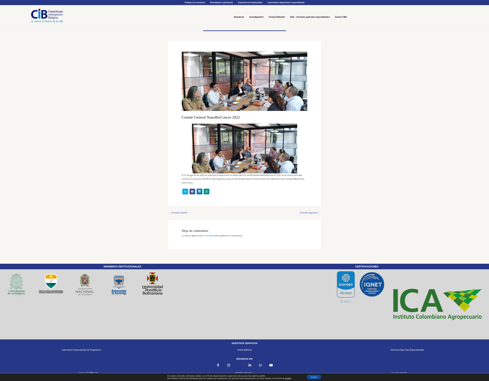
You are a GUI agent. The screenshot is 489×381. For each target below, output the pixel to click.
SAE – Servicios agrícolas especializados (310, 17)
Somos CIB (340, 17)
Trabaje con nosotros (194, 2)
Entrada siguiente (310, 212)
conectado (208, 235)
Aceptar (314, 377)
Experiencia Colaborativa (250, 2)
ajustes (288, 378)
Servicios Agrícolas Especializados (407, 350)
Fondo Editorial (276, 17)
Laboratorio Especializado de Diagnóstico (81, 350)
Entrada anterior (178, 212)
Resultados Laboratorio (221, 2)
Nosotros (238, 17)
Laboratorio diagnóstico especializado (286, 2)
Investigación (255, 17)
